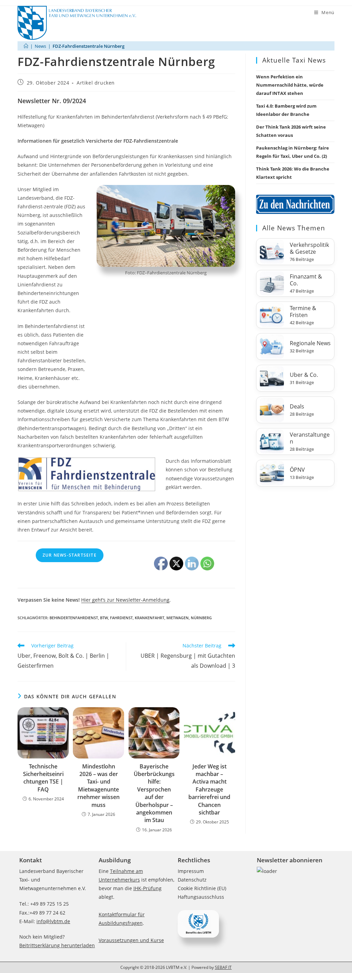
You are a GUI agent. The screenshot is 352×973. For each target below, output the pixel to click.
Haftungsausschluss (201, 897)
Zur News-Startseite (70, 555)
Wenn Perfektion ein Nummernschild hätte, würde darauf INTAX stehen (289, 85)
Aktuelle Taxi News (294, 60)
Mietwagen (177, 617)
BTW (104, 617)
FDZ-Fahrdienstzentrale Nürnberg (88, 46)
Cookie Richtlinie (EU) (202, 888)
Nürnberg (201, 617)
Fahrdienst (121, 617)
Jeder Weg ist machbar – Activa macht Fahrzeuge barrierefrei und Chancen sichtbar (209, 789)
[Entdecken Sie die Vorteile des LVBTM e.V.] (198, 923)
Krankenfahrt (149, 617)
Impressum (191, 871)
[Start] (26, 46)
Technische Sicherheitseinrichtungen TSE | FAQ (43, 778)
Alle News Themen (293, 227)
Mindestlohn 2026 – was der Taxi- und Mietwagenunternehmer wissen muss (98, 786)
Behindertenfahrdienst (74, 617)
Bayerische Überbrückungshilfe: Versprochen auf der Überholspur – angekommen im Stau (154, 793)
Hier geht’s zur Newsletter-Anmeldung (125, 600)
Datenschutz (192, 879)
